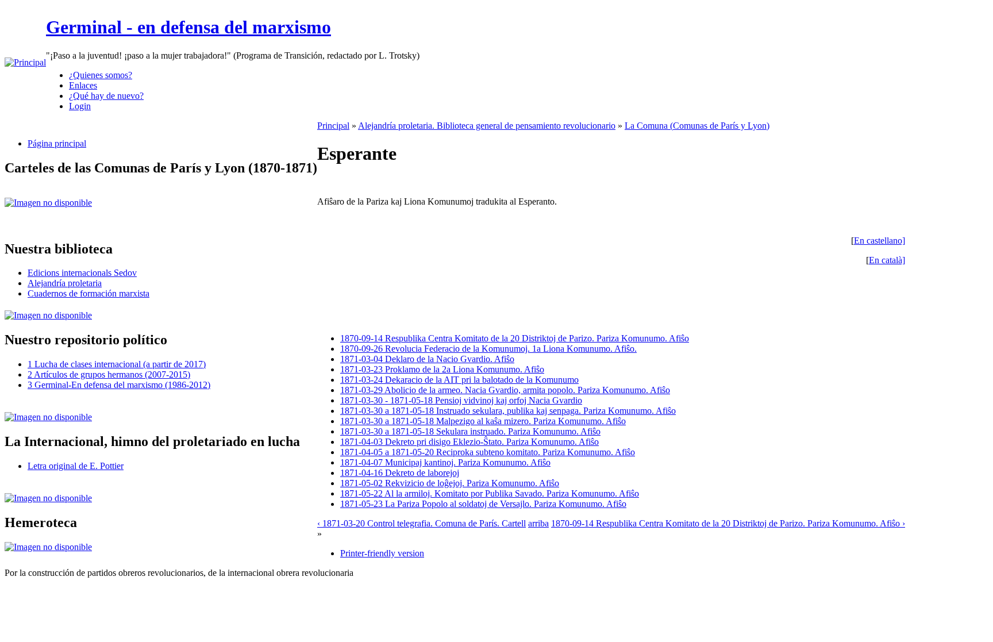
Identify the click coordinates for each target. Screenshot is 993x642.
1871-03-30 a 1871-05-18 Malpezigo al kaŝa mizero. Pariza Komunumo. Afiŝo (483, 421)
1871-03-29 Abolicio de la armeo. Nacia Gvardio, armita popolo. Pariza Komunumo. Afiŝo (505, 390)
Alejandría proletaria (65, 283)
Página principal (57, 143)
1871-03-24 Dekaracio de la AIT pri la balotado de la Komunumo (459, 380)
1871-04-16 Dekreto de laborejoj (399, 473)
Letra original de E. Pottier (76, 466)
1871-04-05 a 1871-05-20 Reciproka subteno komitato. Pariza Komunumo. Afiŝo (487, 452)
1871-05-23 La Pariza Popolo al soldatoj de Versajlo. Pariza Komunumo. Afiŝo (483, 504)
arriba (538, 523)
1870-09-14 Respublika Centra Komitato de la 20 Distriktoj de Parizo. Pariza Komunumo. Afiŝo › (728, 523)
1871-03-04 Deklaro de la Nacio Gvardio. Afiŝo (427, 359)
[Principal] (25, 62)
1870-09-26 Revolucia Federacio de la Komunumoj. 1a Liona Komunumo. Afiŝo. (488, 348)
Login (80, 106)
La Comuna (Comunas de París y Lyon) (697, 125)
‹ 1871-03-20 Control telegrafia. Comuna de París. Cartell (421, 523)
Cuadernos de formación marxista (88, 293)
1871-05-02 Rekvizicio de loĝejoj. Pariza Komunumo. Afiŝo (449, 483)
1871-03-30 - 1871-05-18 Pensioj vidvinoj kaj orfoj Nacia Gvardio (461, 400)
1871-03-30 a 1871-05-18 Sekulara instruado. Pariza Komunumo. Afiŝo (470, 431)
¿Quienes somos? (100, 75)
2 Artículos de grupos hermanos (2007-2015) (109, 374)
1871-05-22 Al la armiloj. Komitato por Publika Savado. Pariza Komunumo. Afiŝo (489, 493)
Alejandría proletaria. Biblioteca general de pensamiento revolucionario (486, 125)
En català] (887, 260)
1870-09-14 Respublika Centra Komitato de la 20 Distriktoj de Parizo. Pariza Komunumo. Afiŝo (514, 338)
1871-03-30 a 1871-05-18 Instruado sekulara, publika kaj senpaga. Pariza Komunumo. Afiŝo (508, 411)
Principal (333, 125)
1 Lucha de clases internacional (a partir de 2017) (117, 364)
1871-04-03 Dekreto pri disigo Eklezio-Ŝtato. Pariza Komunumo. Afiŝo (469, 442)
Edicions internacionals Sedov (82, 273)
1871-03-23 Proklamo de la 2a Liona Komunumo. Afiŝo (442, 369)
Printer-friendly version (382, 553)
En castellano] (879, 240)
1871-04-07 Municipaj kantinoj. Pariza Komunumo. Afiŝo (445, 462)
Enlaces (83, 85)
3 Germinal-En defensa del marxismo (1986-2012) (119, 385)
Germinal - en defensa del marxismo (188, 27)
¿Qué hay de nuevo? (106, 96)
